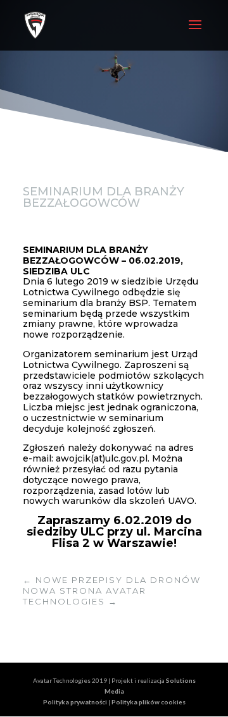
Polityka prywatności (75, 702)
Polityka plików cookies (148, 702)
